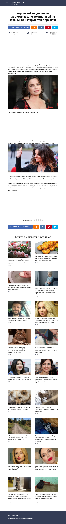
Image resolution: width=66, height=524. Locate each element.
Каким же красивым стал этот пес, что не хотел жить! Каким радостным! (19, 408)
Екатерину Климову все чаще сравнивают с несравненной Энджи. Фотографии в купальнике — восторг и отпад (46, 380)
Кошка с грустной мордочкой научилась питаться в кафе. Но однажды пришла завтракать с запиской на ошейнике (17, 349)
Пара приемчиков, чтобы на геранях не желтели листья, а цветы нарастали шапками (19, 261)
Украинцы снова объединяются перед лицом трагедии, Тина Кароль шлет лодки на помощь (19, 468)
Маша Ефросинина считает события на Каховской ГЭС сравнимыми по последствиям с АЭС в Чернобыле (46, 468)
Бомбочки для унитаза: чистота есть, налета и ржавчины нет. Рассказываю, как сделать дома (19, 287)
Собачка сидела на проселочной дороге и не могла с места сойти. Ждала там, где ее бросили (17, 437)
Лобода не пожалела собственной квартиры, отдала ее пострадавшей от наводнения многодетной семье (46, 320)
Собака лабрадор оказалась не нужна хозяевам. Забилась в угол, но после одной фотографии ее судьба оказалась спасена (46, 497)
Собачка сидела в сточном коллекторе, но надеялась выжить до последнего (46, 409)
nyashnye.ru (17, 2)
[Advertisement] (33, 50)
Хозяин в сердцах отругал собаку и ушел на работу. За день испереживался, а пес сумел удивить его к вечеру (46, 438)
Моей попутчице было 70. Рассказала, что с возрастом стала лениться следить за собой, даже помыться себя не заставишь (46, 291)
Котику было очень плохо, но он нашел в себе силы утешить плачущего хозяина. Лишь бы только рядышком (46, 349)
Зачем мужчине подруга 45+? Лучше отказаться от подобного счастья (19, 319)
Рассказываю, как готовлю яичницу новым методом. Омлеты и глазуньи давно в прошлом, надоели (46, 258)
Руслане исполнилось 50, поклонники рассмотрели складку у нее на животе (19, 378)
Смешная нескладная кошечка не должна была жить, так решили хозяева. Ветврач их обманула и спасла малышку (19, 497)
